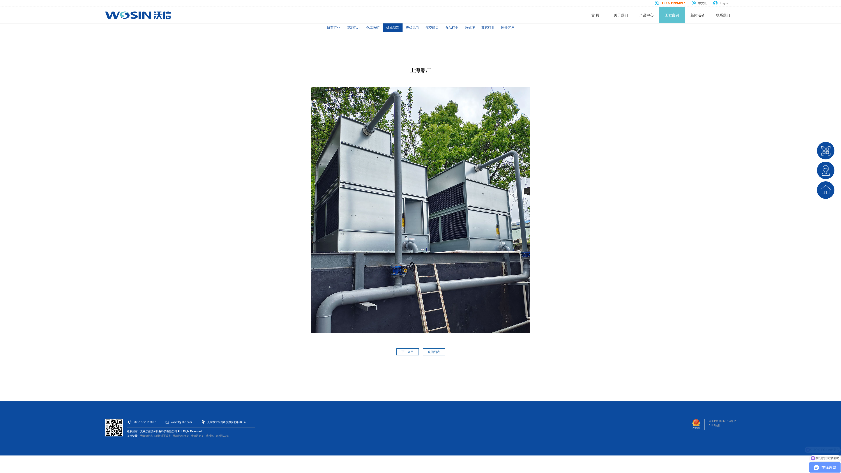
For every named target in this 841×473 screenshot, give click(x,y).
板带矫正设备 (163, 435)
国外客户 (507, 27)
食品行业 (451, 27)
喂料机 (210, 435)
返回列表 (434, 352)
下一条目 (407, 352)
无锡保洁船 (146, 435)
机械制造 (392, 27)
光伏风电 (412, 27)
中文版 (702, 3)
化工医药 (373, 27)
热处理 (470, 27)
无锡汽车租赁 (181, 435)
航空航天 (432, 27)
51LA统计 (715, 425)
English (724, 3)
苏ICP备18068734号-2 (722, 421)
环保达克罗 (197, 435)
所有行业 (333, 27)
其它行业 (488, 27)
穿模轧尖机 (222, 435)
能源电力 (353, 27)
